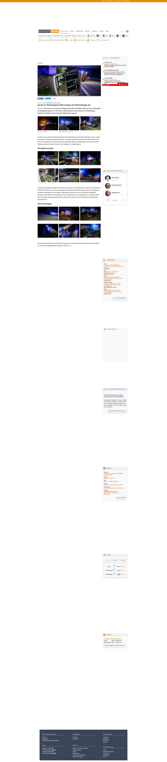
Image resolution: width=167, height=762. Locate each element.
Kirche (79, 36)
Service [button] (87, 31)
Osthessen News (47, 748)
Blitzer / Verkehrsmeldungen (80, 748)
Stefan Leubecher (117, 185)
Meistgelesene (114, 58)
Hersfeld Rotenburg (108, 751)
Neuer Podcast (112, 329)
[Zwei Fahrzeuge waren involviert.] (69, 130)
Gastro (74, 751)
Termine (94, 31)
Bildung (74, 36)
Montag (123, 560)
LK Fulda (70, 40)
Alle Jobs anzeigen (119, 298)
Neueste (105, 58)
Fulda (104, 750)
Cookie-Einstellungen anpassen (50, 740)
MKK (113, 36)
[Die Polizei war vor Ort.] (48, 130)
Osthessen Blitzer (48, 751)
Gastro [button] (101, 31)
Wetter (108, 555)
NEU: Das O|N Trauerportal (114, 170)
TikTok (105, 742)
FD (100, 36)
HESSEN (92, 36)
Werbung (75, 737)
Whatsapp (106, 739)
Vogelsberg (106, 755)
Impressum (118, 1)
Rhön (126, 36)
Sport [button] (72, 31)
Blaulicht (49, 36)
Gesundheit (68, 36)
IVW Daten (75, 739)
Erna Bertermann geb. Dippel (117, 193)
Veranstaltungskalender (79, 755)
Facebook (105, 737)
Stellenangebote (77, 750)
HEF (106, 36)
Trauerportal (45, 40)
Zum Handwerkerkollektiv (117, 411)
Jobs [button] (107, 31)
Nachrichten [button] (64, 31)
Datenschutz (126, 1)
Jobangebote (110, 260)
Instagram (106, 740)
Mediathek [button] (79, 31)
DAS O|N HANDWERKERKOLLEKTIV (116, 389)
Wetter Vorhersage (78, 756)
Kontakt (103, 1)
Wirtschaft (56, 36)
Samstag (107, 560)
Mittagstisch (76, 753)
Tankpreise (93, 40)
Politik (62, 36)
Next (122, 200)
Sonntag (115, 560)
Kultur (83, 36)
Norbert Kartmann (117, 177)
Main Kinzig (106, 753)
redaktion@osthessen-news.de (115, 645)
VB (120, 36)
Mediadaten (110, 1)
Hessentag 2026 (104, 40)
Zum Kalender (121, 497)
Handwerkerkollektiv (58, 40)
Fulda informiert (81, 40)
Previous (107, 200)
